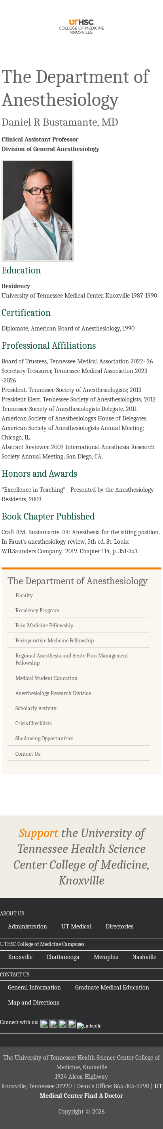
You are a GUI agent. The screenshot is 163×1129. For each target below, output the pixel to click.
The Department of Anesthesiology (78, 580)
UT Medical (76, 926)
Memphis (106, 957)
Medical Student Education (46, 678)
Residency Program (37, 610)
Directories (119, 926)
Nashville (144, 957)
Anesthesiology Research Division (53, 693)
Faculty (24, 595)
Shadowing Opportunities (44, 738)
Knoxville (20, 957)
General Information (34, 987)
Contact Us (27, 754)
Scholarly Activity (36, 708)
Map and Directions (33, 1002)
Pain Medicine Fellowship (44, 625)
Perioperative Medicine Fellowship (54, 640)
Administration (27, 926)
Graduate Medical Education (112, 987)
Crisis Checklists (33, 723)
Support (39, 832)
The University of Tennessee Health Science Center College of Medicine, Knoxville (81, 27)
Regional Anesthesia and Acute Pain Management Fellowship (71, 659)
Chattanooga (63, 957)
